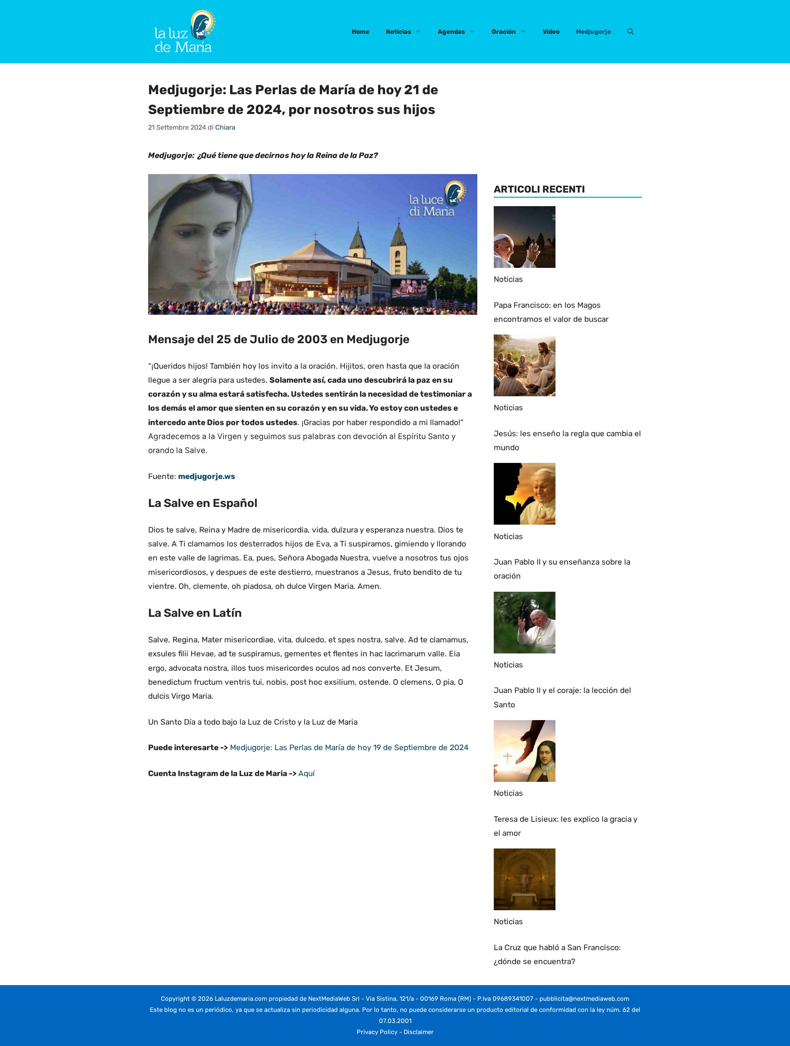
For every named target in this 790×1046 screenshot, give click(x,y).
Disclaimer (419, 1032)
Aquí (306, 773)
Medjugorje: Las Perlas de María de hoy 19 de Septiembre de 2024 (349, 747)
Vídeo (551, 31)
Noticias (398, 31)
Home (360, 31)
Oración (504, 31)
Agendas (451, 31)
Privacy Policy (377, 1032)
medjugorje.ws (206, 476)
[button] (630, 31)
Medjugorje (593, 31)
